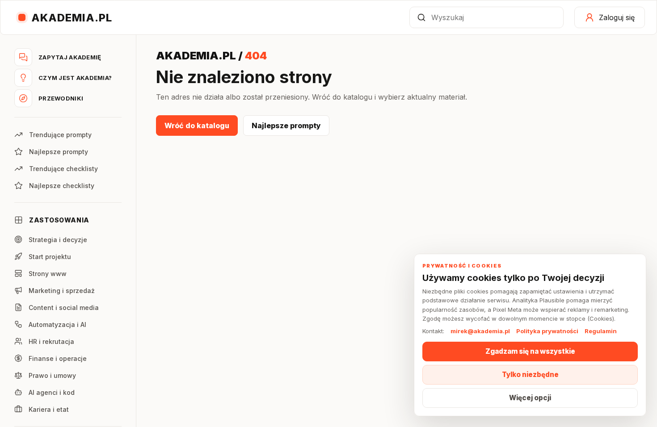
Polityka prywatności (547, 331)
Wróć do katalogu (196, 125)
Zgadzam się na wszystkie (530, 351)
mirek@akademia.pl (480, 331)
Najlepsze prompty (286, 125)
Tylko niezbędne (530, 374)
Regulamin (601, 331)
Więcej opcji (530, 398)
